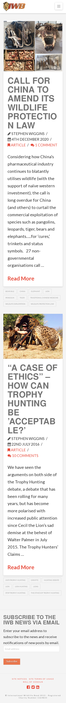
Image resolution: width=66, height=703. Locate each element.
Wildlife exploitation (15, 304)
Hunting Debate (51, 580)
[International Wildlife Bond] (14, 6)
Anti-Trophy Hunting (15, 580)
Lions (35, 586)
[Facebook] (28, 687)
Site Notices (19, 679)
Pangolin (9, 298)
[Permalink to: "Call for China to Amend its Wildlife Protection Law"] (33, 46)
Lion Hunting (21, 586)
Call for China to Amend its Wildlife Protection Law (32, 102)
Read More (21, 278)
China (22, 291)
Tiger (22, 298)
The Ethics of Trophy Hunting (45, 593)
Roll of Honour (33, 682)
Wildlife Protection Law (42, 304)
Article (18, 145)
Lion (47, 291)
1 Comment (45, 145)
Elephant (35, 291)
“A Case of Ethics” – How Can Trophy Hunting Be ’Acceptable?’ (33, 398)
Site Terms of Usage (41, 679)
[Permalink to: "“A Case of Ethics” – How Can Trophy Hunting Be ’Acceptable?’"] (33, 336)
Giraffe (34, 580)
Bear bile (9, 291)
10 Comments (24, 455)
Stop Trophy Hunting (15, 593)
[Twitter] (33, 687)
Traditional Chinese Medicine (44, 298)
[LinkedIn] (37, 687)
